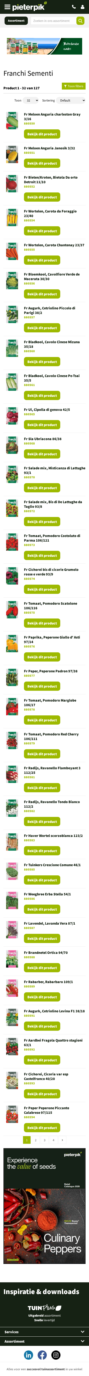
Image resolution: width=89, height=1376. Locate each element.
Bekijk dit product (42, 134)
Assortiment (16, 21)
